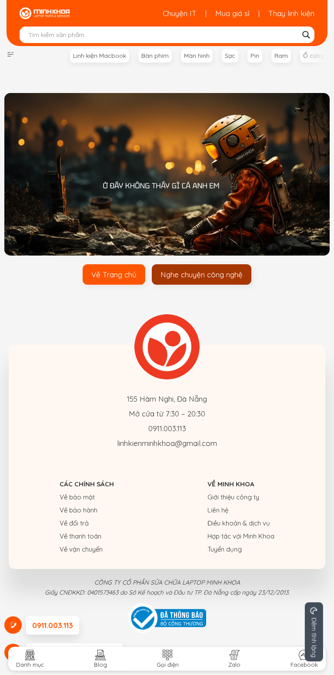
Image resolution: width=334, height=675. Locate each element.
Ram (281, 56)
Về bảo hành (78, 510)
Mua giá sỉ (232, 13)
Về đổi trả (74, 523)
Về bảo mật (77, 497)
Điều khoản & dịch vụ (238, 523)
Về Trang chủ (114, 274)
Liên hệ (217, 510)
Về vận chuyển (81, 549)
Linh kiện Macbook (99, 56)
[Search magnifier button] (306, 35)
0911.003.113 (167, 428)
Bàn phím (155, 56)
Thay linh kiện (291, 13)
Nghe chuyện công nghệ (201, 274)
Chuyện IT (180, 13)
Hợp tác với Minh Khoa (240, 536)
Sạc (230, 56)
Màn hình (197, 56)
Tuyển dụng (224, 549)
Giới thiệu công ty (233, 497)
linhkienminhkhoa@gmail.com (167, 443)
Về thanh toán (80, 536)
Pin (254, 56)
